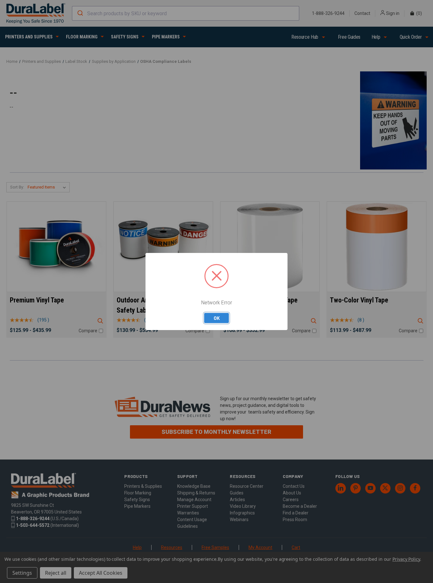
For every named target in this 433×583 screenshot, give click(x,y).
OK (217, 318)
